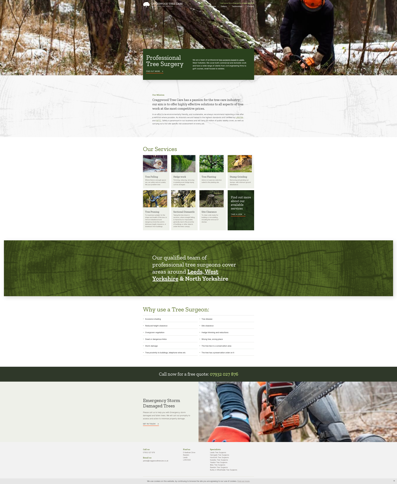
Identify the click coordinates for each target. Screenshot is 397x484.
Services (212, 6)
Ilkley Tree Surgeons (217, 465)
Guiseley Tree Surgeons (219, 460)
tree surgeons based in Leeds (231, 60)
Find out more (153, 71)
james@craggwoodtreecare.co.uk (155, 461)
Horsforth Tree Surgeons (219, 457)
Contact (250, 6)
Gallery (224, 6)
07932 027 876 (248, 3)
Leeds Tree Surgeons (218, 452)
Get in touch (149, 424)
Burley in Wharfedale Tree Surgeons (223, 470)
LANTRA (239, 117)
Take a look (236, 214)
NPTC (158, 120)
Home (201, 6)
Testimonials (237, 6)
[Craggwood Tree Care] (163, 4)
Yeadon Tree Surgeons (218, 462)
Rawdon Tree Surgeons (219, 467)
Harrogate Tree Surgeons (219, 455)
